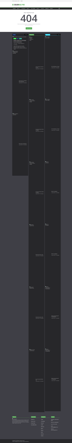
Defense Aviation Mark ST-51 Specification (55, 316)
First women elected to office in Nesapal (40, 130)
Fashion (42, 435)
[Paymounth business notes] (32, 255)
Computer (47, 8)
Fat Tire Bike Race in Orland (55, 66)
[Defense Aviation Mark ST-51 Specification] (48, 317)
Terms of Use (33, 421)
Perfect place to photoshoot (22, 143)
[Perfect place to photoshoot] (15, 144)
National (15, 38)
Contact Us (32, 419)
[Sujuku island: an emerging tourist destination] (20, 36)
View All (26, 34)
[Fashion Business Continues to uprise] (32, 68)
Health (18, 8)
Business (14, 8)
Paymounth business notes (39, 254)
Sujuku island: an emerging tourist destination (20, 41)
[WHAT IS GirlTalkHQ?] (48, 192)
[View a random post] (59, 8)
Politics (42, 430)
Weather (21, 38)
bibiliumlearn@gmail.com (21, 43)
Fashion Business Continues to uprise (39, 67)
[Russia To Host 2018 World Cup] (32, 380)
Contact (42, 8)
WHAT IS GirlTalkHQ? (54, 191)
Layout (38, 8)
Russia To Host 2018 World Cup (39, 379)
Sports (28, 8)
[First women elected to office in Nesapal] (32, 130)
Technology (23, 8)
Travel (17, 38)
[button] (19, 8)
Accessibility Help (33, 424)
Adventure (42, 426)
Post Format (33, 8)
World (42, 432)
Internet (51, 8)
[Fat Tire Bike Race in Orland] (48, 67)
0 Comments (15, 44)
